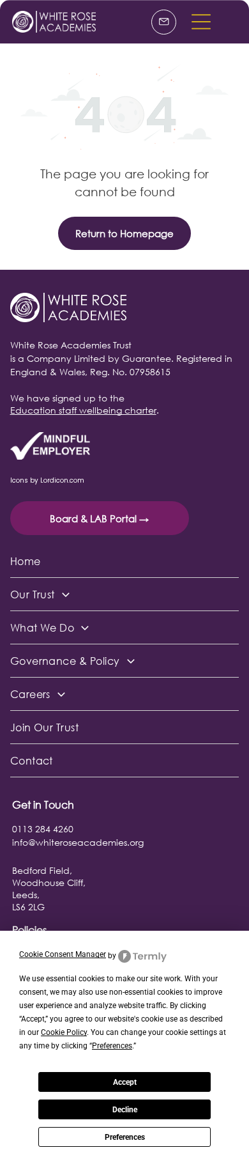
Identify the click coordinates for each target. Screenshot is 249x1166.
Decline (124, 1109)
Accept (125, 1082)
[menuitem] (124, 561)
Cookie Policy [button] (64, 1032)
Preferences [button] (112, 1045)
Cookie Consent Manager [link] (62, 954)
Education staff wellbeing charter (83, 410)
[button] (201, 21)
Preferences (125, 1137)
